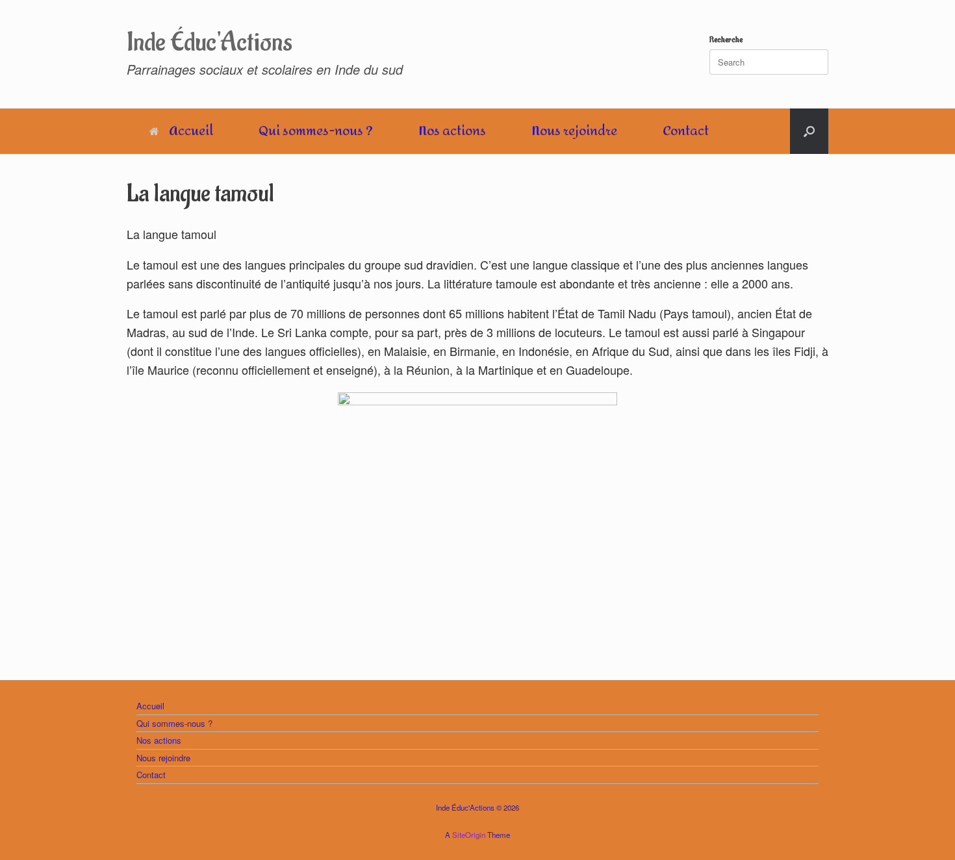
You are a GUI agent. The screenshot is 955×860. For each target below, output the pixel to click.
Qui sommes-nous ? (316, 131)
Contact (686, 131)
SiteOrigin (468, 834)
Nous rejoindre (574, 131)
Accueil (191, 131)
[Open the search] (809, 131)
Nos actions (452, 131)
